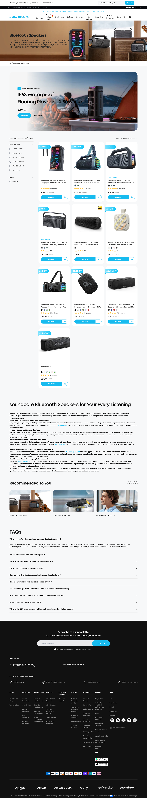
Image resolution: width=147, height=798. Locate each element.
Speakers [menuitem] (79, 17)
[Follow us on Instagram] (112, 720)
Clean (31, 138)
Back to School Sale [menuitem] (49, 17)
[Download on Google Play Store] (101, 759)
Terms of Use (73, 649)
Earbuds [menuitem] (70, 17)
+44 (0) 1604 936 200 (28, 664)
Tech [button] (111, 693)
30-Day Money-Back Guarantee (55, 682)
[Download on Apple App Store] (101, 764)
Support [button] (86, 693)
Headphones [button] (39, 693)
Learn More (37, 115)
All (10, 63)
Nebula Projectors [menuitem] (110, 17)
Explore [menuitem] (119, 17)
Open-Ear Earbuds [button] (62, 693)
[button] (111, 3)
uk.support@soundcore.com (75, 664)
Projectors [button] (26, 693)
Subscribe (101, 643)
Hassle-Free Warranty (93, 682)
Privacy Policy (87, 649)
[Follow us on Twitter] (124, 720)
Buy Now (24, 116)
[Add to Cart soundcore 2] (65, 384)
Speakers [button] (74, 693)
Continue (130, 3)
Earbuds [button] (49, 693)
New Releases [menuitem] (39, 17)
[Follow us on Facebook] (118, 720)
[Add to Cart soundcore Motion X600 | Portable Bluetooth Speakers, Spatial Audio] (65, 259)
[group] (54, 192)
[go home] (20, 16)
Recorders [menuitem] (99, 17)
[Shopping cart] (130, 17)
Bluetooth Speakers (21, 63)
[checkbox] (10, 149)
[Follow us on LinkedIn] (129, 720)
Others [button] (98, 693)
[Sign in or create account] (136, 17)
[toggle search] (124, 17)
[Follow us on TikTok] (135, 720)
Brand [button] (12, 693)
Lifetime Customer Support (130, 682)
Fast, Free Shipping (18, 682)
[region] (74, 547)
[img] (48, 773)
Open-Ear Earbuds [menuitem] (89, 17)
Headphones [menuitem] (59, 17)
